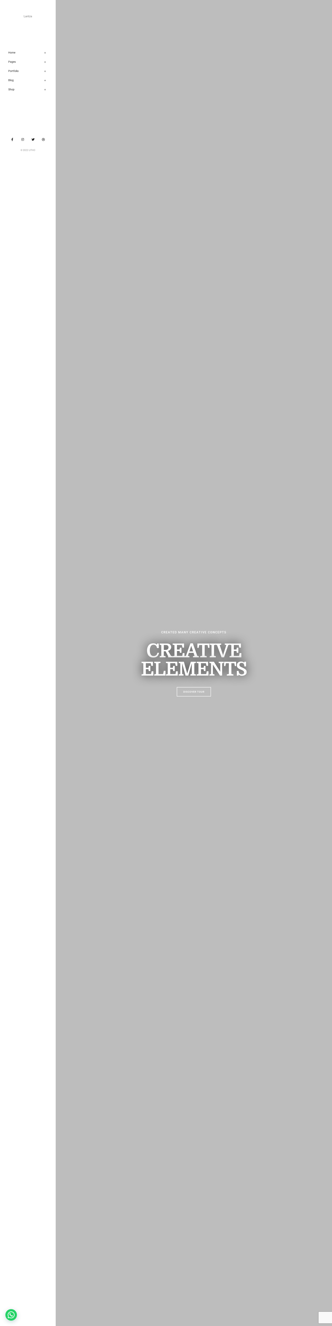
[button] (194, 692)
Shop (11, 89)
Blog (11, 80)
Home (11, 52)
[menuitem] (31, 53)
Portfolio (13, 71)
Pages (12, 61)
